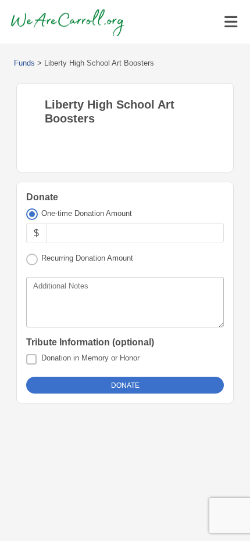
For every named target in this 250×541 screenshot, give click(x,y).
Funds (24, 63)
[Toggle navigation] (230, 22)
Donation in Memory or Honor (90, 358)
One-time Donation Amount (86, 213)
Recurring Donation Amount (87, 258)
